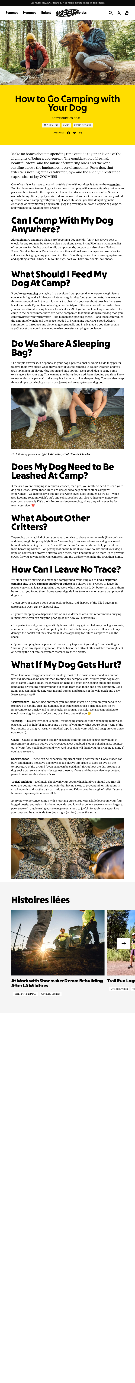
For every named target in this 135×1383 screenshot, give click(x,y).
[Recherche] (111, 13)
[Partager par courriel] (80, 133)
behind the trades (25, 994)
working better (50, 994)
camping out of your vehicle (54, 583)
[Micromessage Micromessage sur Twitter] (74, 132)
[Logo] (67, 13)
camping (115, 184)
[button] (127, 13)
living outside (119, 989)
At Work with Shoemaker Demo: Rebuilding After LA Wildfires (57, 983)
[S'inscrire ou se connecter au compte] (119, 13)
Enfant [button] (46, 12)
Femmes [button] (12, 12)
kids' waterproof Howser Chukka (69, 454)
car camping (30, 293)
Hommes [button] (29, 12)
